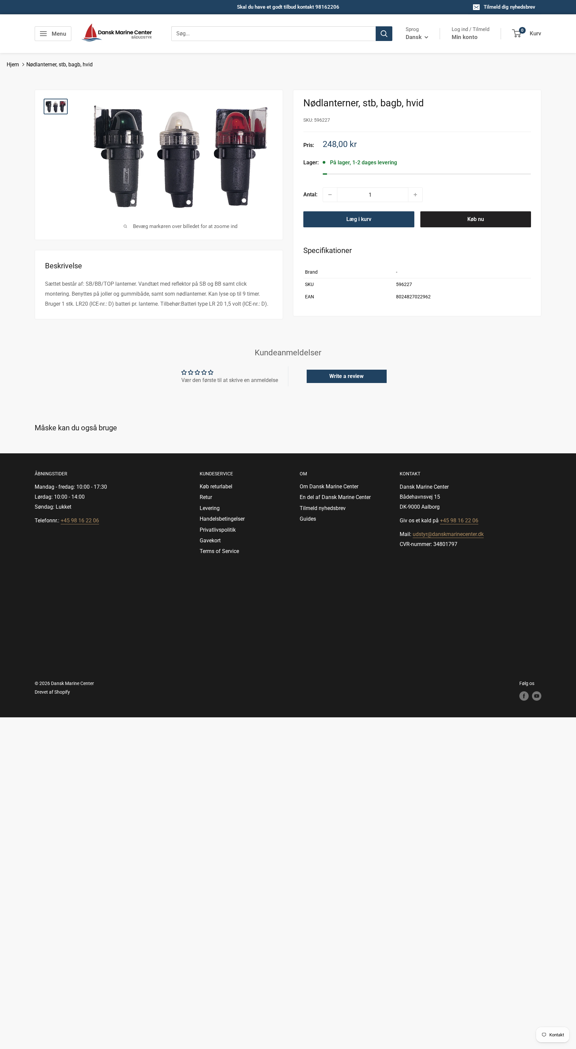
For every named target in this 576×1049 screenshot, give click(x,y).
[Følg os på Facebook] (524, 696)
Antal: (310, 194)
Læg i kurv (358, 219)
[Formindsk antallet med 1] (330, 195)
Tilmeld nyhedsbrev (323, 508)
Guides (308, 519)
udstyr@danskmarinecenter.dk (448, 534)
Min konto (465, 37)
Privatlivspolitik (218, 530)
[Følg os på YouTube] (536, 696)
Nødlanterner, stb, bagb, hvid (59, 64)
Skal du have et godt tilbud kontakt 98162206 (288, 7)
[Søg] (384, 33)
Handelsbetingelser (222, 519)
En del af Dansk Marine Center (335, 497)
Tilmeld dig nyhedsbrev (509, 7)
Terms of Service (219, 551)
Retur (206, 497)
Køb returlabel (216, 486)
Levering (210, 508)
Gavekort (210, 540)
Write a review (346, 376)
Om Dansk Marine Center (329, 486)
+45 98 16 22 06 (80, 520)
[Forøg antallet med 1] (415, 195)
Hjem (13, 64)
